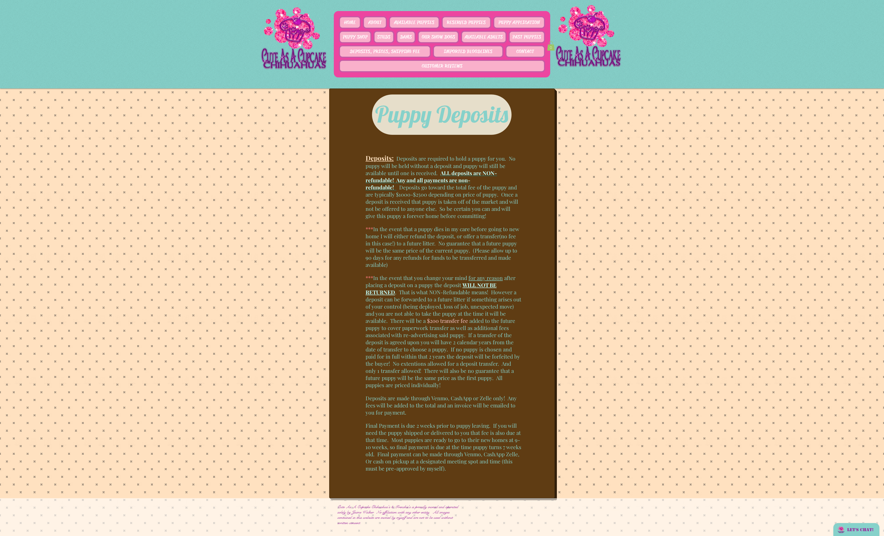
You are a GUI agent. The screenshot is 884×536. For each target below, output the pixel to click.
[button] (551, 46)
